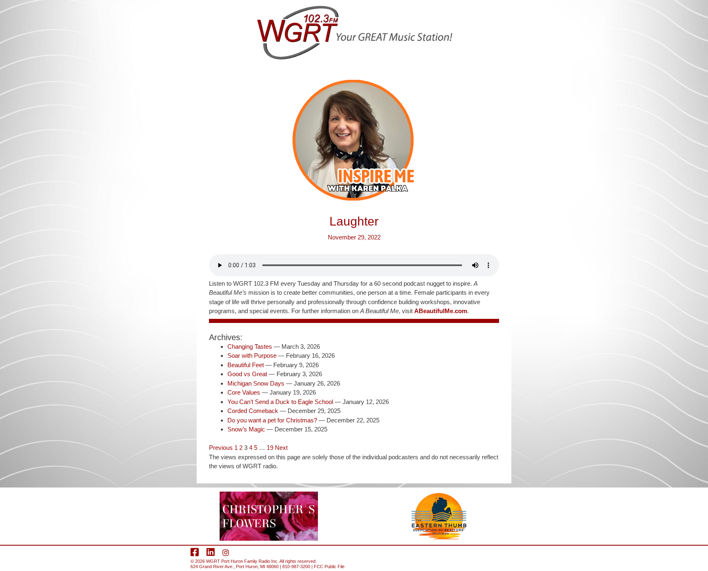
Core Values (243, 392)
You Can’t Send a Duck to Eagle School (280, 401)
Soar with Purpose (252, 355)
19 (270, 447)
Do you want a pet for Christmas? (272, 420)
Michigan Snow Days (255, 383)
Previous (221, 447)
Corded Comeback (252, 410)
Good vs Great (247, 373)
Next (281, 447)
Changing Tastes (249, 346)
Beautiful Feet (245, 364)
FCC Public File (329, 566)
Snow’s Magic (246, 429)
